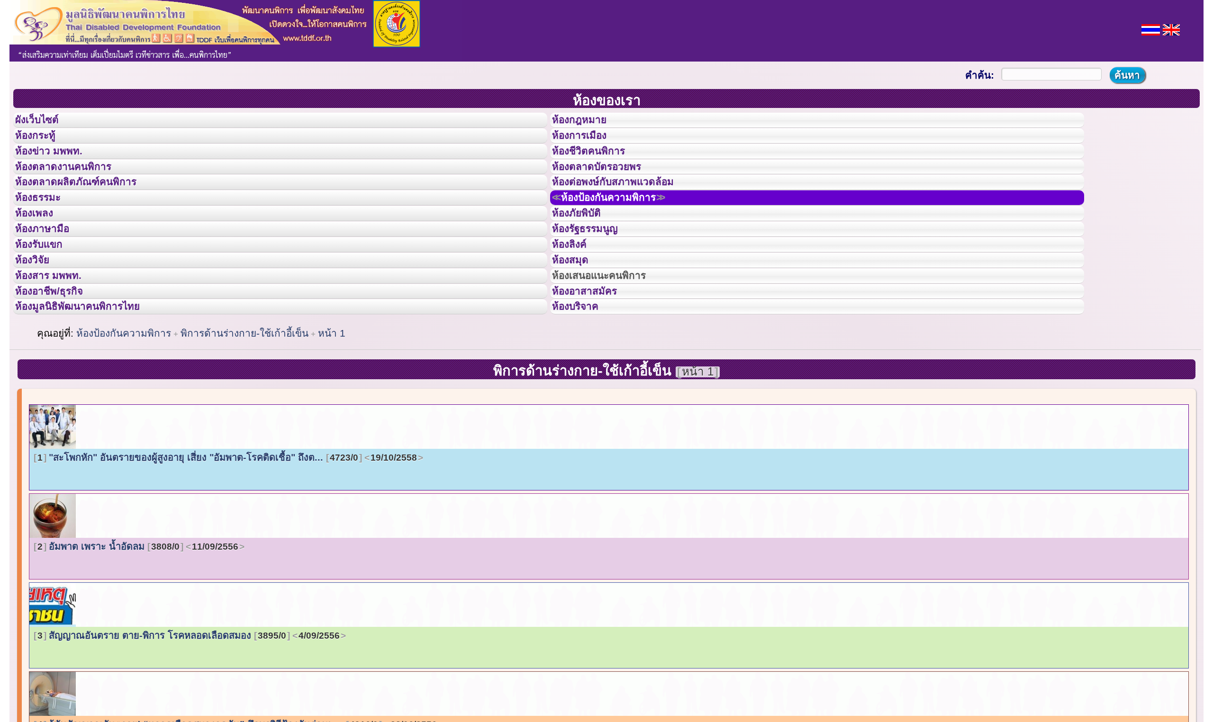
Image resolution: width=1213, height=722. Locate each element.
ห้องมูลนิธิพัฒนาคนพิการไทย (92, 377)
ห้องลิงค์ (575, 292)
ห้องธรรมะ (45, 228)
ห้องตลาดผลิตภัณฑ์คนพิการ (89, 207)
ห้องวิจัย (38, 314)
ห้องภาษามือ (49, 271)
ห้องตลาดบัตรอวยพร (607, 186)
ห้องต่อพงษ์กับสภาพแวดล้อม (626, 207)
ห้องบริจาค (583, 377)
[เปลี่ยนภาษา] (1150, 28)
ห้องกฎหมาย (587, 122)
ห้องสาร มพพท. (56, 335)
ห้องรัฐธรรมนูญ (594, 271)
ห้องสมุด (576, 314)
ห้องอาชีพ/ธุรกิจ (58, 356)
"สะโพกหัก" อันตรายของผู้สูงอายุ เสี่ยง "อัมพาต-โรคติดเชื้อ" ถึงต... (227, 531)
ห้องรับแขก (46, 292)
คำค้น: (979, 75)
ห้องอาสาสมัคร (593, 356)
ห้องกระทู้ (41, 144)
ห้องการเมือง (587, 144)
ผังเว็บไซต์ (44, 122)
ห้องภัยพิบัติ (584, 250)
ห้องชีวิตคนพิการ (598, 165)
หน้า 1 (331, 406)
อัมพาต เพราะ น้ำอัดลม (137, 620)
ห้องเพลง (40, 250)
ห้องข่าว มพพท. (57, 165)
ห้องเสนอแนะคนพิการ (611, 335)
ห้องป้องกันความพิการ (623, 228)
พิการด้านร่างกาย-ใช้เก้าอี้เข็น (244, 406)
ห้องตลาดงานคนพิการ (74, 186)
